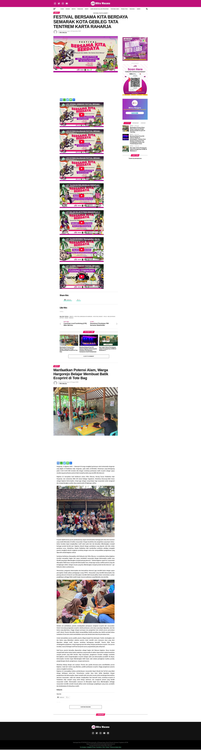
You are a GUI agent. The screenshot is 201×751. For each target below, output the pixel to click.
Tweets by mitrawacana (135, 158)
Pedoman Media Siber (115, 747)
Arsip (86, 9)
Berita (74, 9)
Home (62, 9)
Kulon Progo (111, 316)
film (105, 316)
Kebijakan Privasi (91, 747)
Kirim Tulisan (106, 747)
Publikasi (80, 9)
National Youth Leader (100, 13)
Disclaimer (99, 747)
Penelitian (124, 9)
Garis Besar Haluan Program (99, 9)
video (66, 317)
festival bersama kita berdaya (83, 316)
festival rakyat (98, 316)
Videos (71, 317)
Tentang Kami (115, 9)
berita (72, 316)
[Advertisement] (89, 86)
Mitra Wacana (63, 32)
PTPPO (62, 317)
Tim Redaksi (83, 747)
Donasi (68, 9)
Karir (138, 9)
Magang (132, 9)
